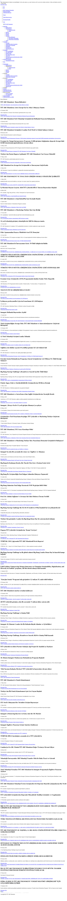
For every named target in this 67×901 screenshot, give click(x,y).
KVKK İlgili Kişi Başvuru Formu (7, 892)
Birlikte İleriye (9, 27)
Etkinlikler (8, 46)
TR (4, 6)
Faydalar (7, 43)
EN (4, 8)
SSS (4, 22)
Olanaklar (5, 41)
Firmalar (5, 88)
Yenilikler (5, 87)
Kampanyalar (8, 47)
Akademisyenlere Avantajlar (11, 44)
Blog (4, 61)
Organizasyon (9, 28)
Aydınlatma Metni (18, 892)
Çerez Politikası (26, 892)
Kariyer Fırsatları (9, 93)
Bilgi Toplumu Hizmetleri (8, 10)
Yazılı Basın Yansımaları (13, 38)
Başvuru (7, 33)
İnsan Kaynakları (6, 11)
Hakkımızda (5, 64)
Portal (4, 15)
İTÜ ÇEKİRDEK (9, 51)
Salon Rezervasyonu (7, 17)
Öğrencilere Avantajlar (10, 45)
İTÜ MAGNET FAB (10, 54)
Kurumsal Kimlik (6, 19)
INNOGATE (8, 53)
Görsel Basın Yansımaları (13, 39)
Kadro (9, 31)
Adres (7, 40)
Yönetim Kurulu (11, 30)
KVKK (7, 34)
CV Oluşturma (9, 94)
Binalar (7, 32)
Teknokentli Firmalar (10, 60)
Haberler (7, 35)
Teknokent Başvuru (7, 12)
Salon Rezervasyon (10, 48)
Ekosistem (5, 50)
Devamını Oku (4, 4)
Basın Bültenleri (11, 37)
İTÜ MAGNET (9, 52)
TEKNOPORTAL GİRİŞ (8, 97)
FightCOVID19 (6, 95)
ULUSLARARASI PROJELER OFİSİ (14, 57)
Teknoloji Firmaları (7, 59)
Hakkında (5, 26)
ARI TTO (8, 55)
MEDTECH (8, 58)
